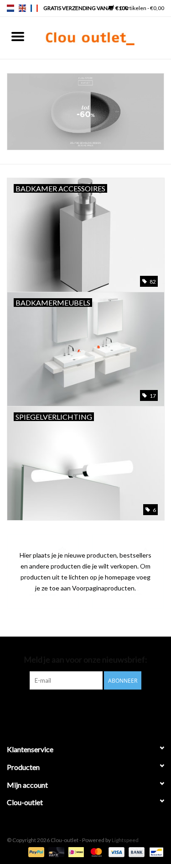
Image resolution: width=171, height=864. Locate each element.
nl (10, 8)
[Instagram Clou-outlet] (109, 708)
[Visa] (115, 851)
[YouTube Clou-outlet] (93, 708)
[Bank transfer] (135, 851)
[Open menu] (18, 36)
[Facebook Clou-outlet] (61, 708)
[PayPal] (35, 851)
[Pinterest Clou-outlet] (77, 708)
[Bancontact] (154, 851)
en (22, 8)
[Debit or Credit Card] (55, 851)
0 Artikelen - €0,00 (141, 8)
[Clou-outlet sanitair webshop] (104, 37)
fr (34, 8)
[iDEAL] (75, 851)
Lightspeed (125, 840)
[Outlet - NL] (85, 112)
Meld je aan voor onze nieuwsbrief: (85, 659)
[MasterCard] (95, 851)
